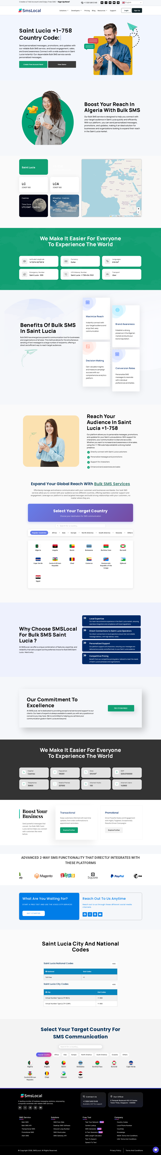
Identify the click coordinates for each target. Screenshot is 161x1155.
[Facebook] (102, 2)
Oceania (119, 533)
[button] (138, 208)
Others (130, 533)
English (128, 2)
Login (126, 10)
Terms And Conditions (134, 1150)
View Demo (62, 68)
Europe (73, 533)
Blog (93, 10)
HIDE (114, 964)
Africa (54, 533)
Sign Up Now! (64, 2)
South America (104, 533)
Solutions (62, 10)
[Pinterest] (110, 2)
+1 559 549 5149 (90, 2)
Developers (75, 10)
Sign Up (137, 10)
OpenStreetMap (129, 216)
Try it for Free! (120, 708)
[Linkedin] (118, 2)
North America (87, 533)
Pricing (87, 10)
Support (113, 10)
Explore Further (69, 830)
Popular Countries (39, 533)
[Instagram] (106, 2)
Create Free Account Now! (33, 68)
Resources (101, 10)
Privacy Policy (115, 1150)
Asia (63, 533)
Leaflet (113, 216)
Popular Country (44, 1055)
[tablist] (80, 532)
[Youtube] (114, 2)
